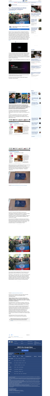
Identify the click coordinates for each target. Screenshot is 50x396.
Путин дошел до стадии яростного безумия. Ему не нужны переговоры (35, 133)
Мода (21, 373)
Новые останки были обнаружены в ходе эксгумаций (33, 32)
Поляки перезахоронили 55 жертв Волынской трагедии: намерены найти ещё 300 (34, 29)
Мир (17, 356)
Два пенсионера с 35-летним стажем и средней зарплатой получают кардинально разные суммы (36, 62)
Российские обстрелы (33, 2)
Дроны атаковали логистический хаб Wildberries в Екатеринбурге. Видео (36, 73)
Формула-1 (24, 360)
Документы (22, 343)
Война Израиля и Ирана (25, 2)
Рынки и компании (16, 369)
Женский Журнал (24, 373)
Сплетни (17, 373)
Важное (32, 4)
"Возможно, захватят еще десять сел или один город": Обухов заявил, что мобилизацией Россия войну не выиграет (34, 20)
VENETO (29, 2)
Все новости (39, 356)
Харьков (17, 358)
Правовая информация (30, 341)
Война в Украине (20, 2)
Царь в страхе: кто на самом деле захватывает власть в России (34, 93)
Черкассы (24, 358)
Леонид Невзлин (33, 134)
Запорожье (19, 358)
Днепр (22, 358)
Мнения (32, 90)
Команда (22, 341)
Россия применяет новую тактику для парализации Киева (35, 99)
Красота (19, 373)
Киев (14, 358)
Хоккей (20, 360)
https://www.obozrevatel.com (31, 376)
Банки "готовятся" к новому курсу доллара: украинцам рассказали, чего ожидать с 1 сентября (36, 14)
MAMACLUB (20, 371)
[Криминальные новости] (10, 337)
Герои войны (15, 2)
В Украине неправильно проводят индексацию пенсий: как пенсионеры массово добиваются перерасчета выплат (36, 60)
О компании (15, 341)
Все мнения (33, 136)
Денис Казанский (14, 4)
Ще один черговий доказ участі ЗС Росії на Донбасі (19, 185)
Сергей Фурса (33, 120)
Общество (35, 356)
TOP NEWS (32, 49)
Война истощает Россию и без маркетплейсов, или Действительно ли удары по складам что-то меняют (35, 119)
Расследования (28, 356)
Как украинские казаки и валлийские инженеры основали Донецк (35, 128)
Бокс (21, 360)
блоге (9, 40)
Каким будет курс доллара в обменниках (35, 16)
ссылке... (12, 320)
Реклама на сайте (16, 343)
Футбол (15, 360)
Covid (22, 371)
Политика (14, 356)
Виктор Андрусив (33, 100)
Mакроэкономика (21, 369)
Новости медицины (16, 371)
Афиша (15, 373)
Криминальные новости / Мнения (12, 10)
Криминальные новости (14, 337)
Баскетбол (17, 360)
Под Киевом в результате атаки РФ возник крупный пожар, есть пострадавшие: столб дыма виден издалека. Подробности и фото (36, 67)
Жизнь (22, 356)
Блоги (30, 356)
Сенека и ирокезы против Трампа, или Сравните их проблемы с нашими (35, 123)
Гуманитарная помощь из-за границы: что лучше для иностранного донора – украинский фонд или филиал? (35, 103)
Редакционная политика (16, 336)
